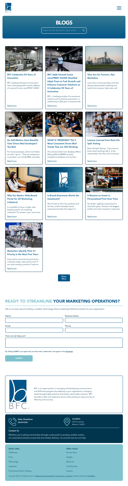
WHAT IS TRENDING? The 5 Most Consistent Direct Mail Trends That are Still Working (62, 143)
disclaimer (69, 351)
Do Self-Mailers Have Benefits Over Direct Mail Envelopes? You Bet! (22, 143)
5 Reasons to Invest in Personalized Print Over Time (102, 197)
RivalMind (91, 476)
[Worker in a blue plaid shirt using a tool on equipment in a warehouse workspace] (104, 124)
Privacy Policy (60, 476)
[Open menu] (119, 8)
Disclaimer (69, 476)
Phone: (68, 326)
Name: (8, 316)
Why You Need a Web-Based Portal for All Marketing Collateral (22, 199)
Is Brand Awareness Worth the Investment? (63, 197)
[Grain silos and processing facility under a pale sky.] (104, 58)
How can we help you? (15, 336)
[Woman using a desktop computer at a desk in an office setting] (23, 179)
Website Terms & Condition (45, 476)
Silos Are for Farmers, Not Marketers (101, 76)
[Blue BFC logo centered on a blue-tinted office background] (64, 179)
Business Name (72, 316)
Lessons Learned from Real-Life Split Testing (103, 142)
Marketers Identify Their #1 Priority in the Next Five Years (22, 253)
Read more (11, 106)
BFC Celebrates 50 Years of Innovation (21, 76)
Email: (8, 326)
